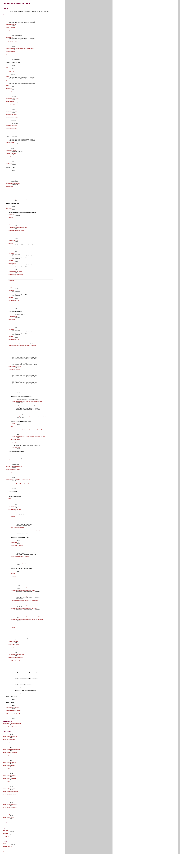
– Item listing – (5, 851)
